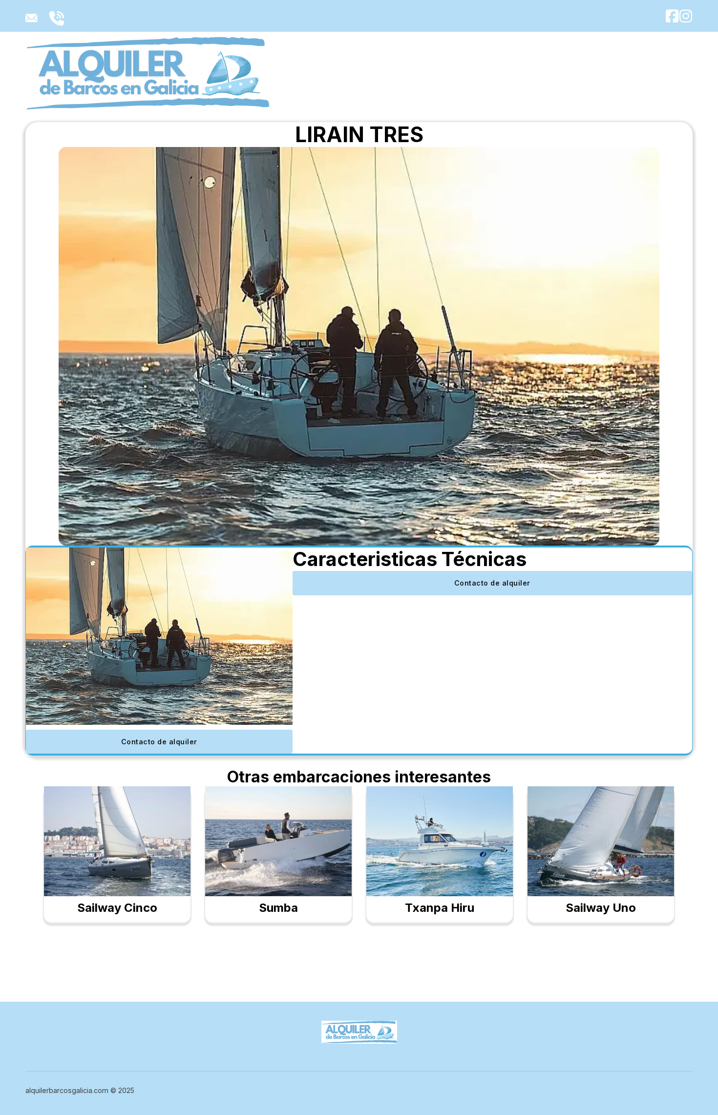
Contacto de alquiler (159, 741)
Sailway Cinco (117, 908)
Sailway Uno (601, 908)
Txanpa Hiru (439, 908)
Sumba (278, 908)
